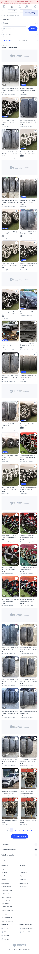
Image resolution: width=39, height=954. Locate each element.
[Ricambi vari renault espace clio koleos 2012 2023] (10, 782)
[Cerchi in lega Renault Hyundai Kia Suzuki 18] (10, 112)
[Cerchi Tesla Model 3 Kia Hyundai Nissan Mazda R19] (28, 527)
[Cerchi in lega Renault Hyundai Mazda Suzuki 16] (28, 144)
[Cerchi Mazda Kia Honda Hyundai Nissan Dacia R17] (28, 591)
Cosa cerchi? (6, 19)
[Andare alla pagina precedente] (7, 830)
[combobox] (19, 23)
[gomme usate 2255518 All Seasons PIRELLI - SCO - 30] (28, 112)
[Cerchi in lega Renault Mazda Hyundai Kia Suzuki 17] (28, 255)
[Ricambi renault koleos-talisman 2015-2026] (10, 335)
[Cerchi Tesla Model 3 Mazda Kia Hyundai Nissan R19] (10, 559)
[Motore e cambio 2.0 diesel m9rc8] (10, 811)
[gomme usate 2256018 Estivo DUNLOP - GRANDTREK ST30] (10, 80)
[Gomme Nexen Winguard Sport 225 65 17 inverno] (28, 192)
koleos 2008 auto (13, 11)
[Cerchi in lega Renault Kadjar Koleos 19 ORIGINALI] (28, 479)
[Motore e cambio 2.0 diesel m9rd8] (28, 811)
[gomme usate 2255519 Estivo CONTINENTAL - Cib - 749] (28, 335)
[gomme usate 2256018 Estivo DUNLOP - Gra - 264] (28, 224)
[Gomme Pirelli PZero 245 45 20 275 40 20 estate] (28, 367)
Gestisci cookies (6, 886)
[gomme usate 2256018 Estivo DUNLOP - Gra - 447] (10, 416)
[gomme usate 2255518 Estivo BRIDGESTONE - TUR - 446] (10, 367)
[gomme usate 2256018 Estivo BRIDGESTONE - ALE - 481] (10, 671)
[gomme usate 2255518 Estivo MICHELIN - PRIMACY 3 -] (10, 751)
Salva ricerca (8, 40)
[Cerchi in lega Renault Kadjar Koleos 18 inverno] (10, 224)
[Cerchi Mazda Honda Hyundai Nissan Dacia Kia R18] (10, 591)
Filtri (33, 29)
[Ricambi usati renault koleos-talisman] (28, 304)
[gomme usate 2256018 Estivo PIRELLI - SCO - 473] (28, 703)
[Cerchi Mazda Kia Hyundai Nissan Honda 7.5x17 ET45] (28, 447)
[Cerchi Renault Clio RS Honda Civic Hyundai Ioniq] (28, 559)
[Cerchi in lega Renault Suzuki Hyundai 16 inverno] (28, 416)
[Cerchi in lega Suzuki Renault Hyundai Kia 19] (10, 447)
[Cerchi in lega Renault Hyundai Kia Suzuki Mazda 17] (28, 80)
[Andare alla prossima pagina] (31, 830)
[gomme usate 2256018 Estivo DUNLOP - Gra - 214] (10, 639)
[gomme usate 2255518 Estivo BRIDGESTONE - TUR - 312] (10, 144)
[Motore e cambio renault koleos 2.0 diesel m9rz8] (28, 782)
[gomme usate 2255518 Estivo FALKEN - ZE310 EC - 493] (28, 751)
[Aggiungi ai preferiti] (16, 67)
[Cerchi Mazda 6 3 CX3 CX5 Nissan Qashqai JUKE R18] (10, 527)
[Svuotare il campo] (35, 23)
